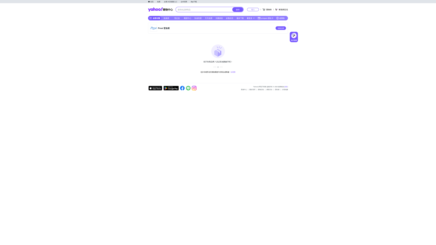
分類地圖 (285, 89)
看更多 (249, 18)
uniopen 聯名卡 (267, 18)
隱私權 (277, 89)
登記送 (177, 18)
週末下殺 (240, 18)
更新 (286, 87)
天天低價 (208, 18)
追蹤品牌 (281, 28)
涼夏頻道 (219, 18)
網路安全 (269, 89)
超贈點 (282, 18)
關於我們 (252, 89)
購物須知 (261, 89)
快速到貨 (198, 18)
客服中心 (244, 89)
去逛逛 (233, 72)
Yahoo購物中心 (160, 9)
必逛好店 (229, 18)
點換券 (166, 18)
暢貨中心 (187, 18)
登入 (253, 9)
